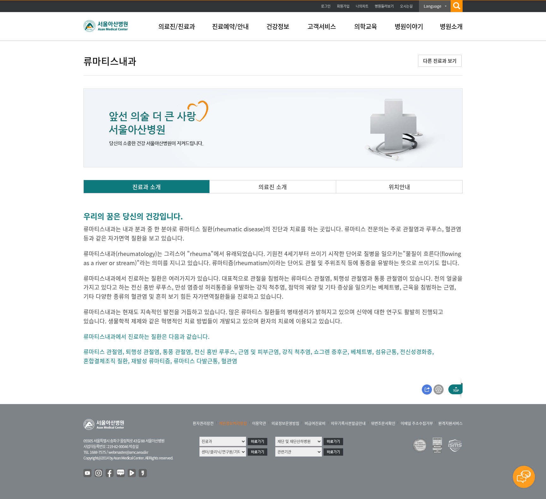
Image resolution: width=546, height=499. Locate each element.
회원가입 (343, 6)
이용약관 (259, 423)
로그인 (326, 6)
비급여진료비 (315, 423)
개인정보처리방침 (233, 423)
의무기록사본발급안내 (348, 423)
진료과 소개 (146, 187)
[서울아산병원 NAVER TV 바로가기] (132, 473)
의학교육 (365, 26)
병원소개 (451, 26)
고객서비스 (321, 26)
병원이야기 (409, 26)
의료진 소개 (272, 187)
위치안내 (399, 187)
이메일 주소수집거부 (417, 423)
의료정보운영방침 (285, 423)
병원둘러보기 (384, 6)
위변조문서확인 (383, 423)
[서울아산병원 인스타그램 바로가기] (98, 473)
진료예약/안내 (230, 26)
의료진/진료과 (176, 26)
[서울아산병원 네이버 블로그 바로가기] (121, 473)
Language (432, 6)
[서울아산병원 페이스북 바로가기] (110, 473)
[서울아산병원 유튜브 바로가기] (87, 473)
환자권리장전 (203, 423)
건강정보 (277, 26)
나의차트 (362, 6)
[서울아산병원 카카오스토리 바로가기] (143, 473)
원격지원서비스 (450, 423)
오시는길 (406, 6)
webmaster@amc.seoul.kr (128, 452)
